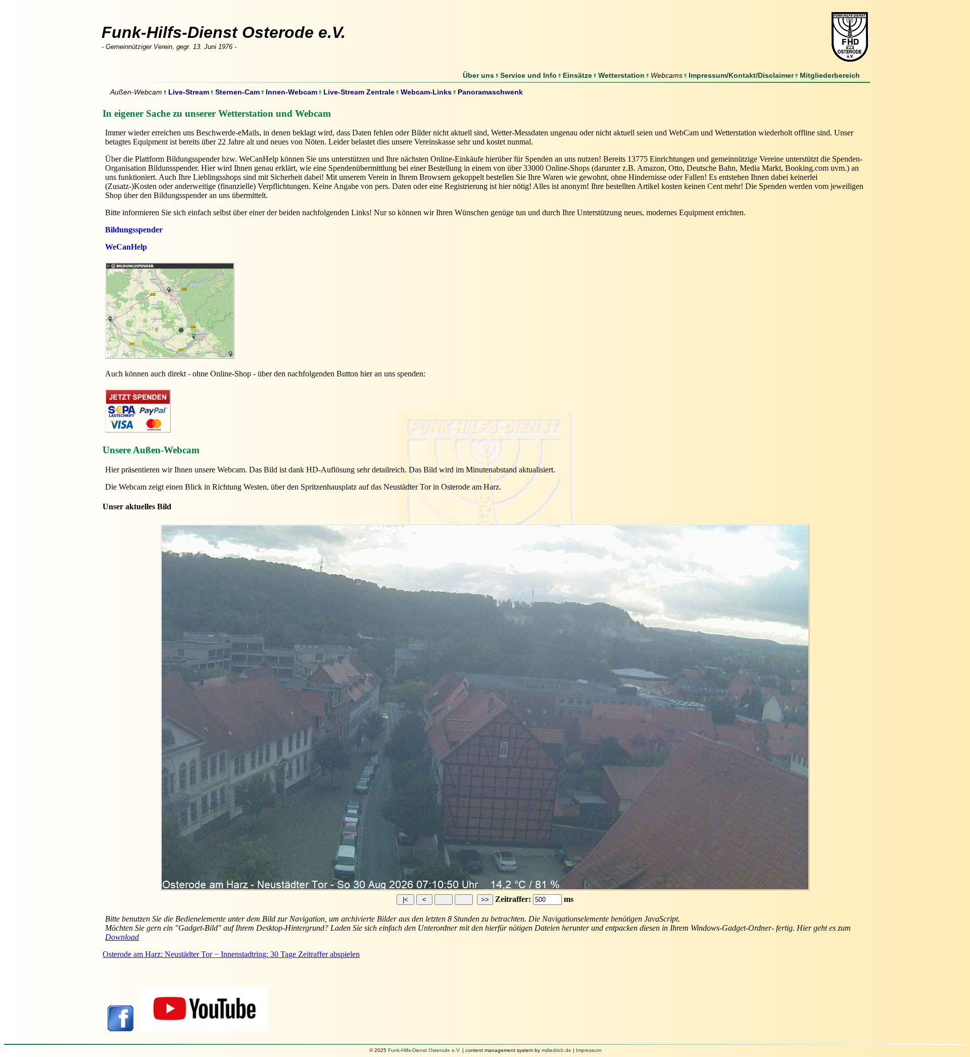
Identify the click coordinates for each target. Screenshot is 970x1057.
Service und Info (528, 75)
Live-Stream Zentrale (359, 92)
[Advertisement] (457, 1011)
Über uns (478, 75)
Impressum (588, 1050)
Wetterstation (621, 75)
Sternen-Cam (237, 92)
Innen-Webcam (291, 92)
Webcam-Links (426, 92)
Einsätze (577, 75)
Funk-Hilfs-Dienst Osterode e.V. (424, 1050)
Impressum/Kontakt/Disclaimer (741, 75)
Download (122, 937)
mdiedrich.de (556, 1050)
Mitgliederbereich (830, 75)
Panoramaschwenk (490, 92)
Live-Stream (188, 92)
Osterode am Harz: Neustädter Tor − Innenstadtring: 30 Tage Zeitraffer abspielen (231, 954)
